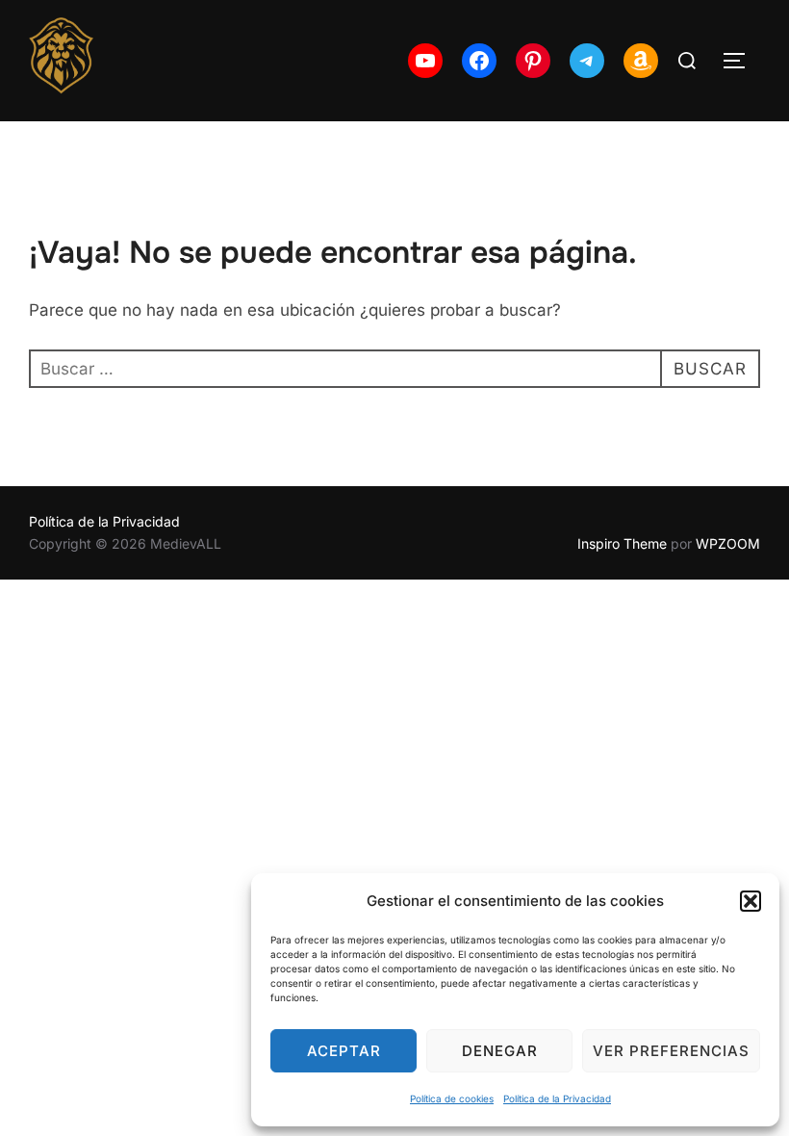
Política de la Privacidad (557, 1098)
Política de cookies (452, 1098)
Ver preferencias (671, 1051)
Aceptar (344, 1051)
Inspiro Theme (622, 543)
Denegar (500, 1051)
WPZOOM (728, 543)
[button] (750, 901)
